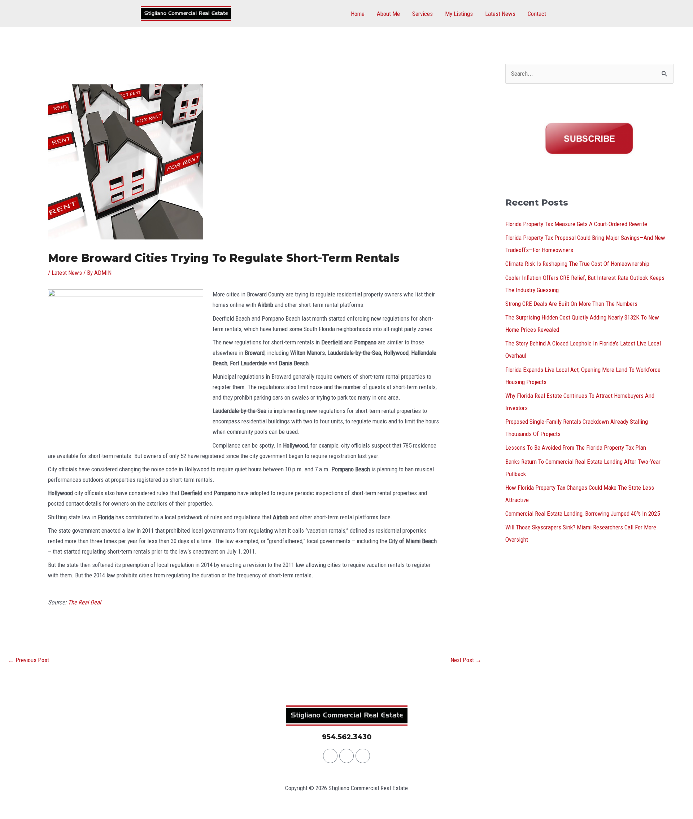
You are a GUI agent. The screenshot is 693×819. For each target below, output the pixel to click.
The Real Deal (84, 602)
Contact (537, 13)
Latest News (500, 13)
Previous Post (28, 660)
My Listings (459, 13)
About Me (388, 13)
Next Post (465, 660)
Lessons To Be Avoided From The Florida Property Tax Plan (575, 447)
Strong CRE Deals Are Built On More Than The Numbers (571, 303)
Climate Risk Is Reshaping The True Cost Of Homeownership (577, 263)
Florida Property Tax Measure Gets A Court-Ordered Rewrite (576, 224)
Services (422, 13)
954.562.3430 (346, 737)
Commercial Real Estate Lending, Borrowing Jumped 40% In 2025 (582, 513)
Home (358, 13)
